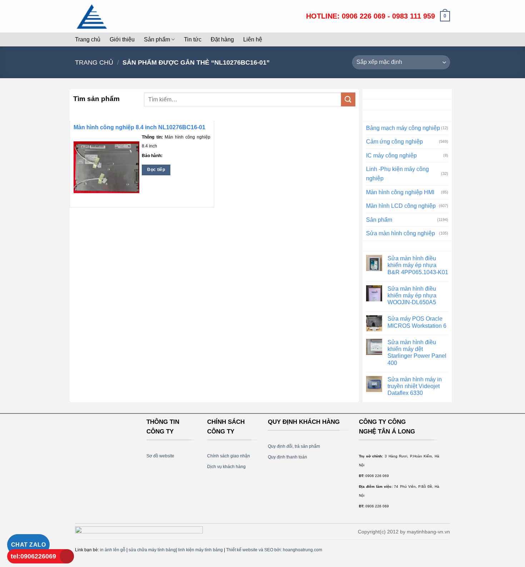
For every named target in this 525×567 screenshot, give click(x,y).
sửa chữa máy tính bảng (152, 549)
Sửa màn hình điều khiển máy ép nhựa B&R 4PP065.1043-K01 (418, 265)
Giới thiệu (122, 39)
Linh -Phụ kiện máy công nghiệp (397, 173)
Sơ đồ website (160, 455)
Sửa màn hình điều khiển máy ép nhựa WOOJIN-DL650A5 (412, 295)
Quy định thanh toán (287, 457)
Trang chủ (87, 39)
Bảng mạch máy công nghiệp (403, 128)
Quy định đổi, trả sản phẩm (294, 446)
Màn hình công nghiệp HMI (400, 192)
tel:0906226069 (33, 556)
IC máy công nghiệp (391, 155)
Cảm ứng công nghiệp (394, 142)
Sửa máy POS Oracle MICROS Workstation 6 (417, 322)
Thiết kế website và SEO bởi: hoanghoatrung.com (274, 549)
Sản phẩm (157, 39)
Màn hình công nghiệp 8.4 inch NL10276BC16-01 (139, 127)
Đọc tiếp (156, 169)
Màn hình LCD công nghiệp (401, 206)
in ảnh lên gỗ (112, 549)
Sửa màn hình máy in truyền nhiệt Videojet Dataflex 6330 (415, 386)
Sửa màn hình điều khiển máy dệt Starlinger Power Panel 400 (417, 352)
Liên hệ (252, 39)
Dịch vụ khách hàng (226, 466)
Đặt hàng (222, 39)
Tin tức (192, 39)
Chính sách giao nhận (228, 455)
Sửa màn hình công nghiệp (400, 233)
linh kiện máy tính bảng (200, 549)
